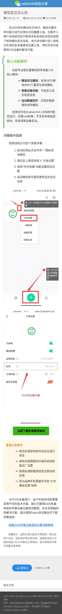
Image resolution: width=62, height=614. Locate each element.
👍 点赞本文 (22, 567)
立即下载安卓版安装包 (31, 430)
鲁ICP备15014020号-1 (43, 596)
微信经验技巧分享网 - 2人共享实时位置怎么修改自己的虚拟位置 (31, 3)
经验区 (9, 18)
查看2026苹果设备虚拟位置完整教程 (31, 525)
